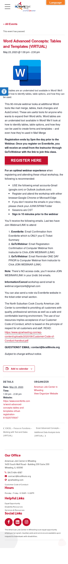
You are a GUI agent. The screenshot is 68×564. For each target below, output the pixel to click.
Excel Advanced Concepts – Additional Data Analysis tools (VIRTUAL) (47, 432)
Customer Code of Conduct (16, 484)
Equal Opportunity (12, 503)
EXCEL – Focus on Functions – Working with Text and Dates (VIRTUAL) (17, 432)
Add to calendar (19, 368)
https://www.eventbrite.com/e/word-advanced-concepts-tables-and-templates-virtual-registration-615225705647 (16, 409)
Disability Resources (14, 507)
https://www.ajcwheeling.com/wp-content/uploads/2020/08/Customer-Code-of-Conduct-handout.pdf (29, 336)
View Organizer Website (46, 393)
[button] (4, 91)
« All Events (10, 24)
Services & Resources (15, 510)
